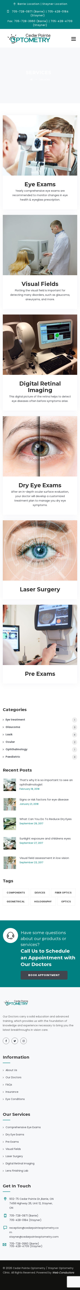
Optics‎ (66, 901)
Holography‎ (43, 901)
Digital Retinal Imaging (40, 387)
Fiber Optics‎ (63, 892)
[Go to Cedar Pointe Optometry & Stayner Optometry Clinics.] (31, 79)
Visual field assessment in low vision (44, 858)
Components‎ (16, 892)
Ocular (10, 742)
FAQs (9, 1084)
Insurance (12, 1092)
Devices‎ (40, 892)
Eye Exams (40, 184)
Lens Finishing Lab (17, 1171)
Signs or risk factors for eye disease (44, 799)
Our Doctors (13, 1077)
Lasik (9, 734)
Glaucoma (13, 727)
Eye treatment (15, 719)
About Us (11, 1070)
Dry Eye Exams (40, 485)
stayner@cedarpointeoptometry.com (34, 1237)
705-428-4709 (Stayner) (25, 1246)
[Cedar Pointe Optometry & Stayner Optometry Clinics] (29, 38)
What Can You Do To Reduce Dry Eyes (46, 819)
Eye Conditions (15, 1099)
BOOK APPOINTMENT (44, 975)
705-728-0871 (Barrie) (23, 1215)
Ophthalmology (16, 749)
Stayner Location (54, 4)
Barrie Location (29, 4)
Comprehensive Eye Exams (23, 1127)
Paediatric (13, 757)
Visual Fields (40, 284)
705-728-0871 (22, 11)
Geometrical (16, 901)
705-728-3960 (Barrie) (24, 1243)
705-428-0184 (58, 11)
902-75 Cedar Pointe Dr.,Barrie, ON (31, 1199)
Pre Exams (40, 673)
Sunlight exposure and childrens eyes (45, 838)
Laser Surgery (40, 589)
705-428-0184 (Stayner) (25, 1220)
